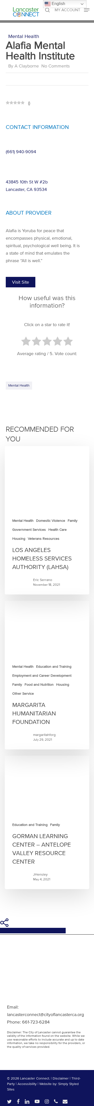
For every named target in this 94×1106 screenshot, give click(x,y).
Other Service (23, 693)
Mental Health (23, 36)
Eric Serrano (42, 580)
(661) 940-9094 (21, 151)
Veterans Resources (43, 539)
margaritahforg (44, 735)
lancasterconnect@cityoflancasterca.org (45, 1014)
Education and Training (53, 666)
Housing (18, 539)
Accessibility (27, 1084)
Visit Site (20, 282)
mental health (19, 385)
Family (72, 521)
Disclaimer (61, 1078)
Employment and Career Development (41, 675)
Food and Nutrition (39, 684)
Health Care (57, 530)
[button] (72, 9)
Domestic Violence (50, 521)
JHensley (40, 874)
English (58, 3)
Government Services (29, 530)
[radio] (26, 342)
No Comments (55, 66)
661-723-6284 (36, 1022)
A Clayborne (27, 66)
